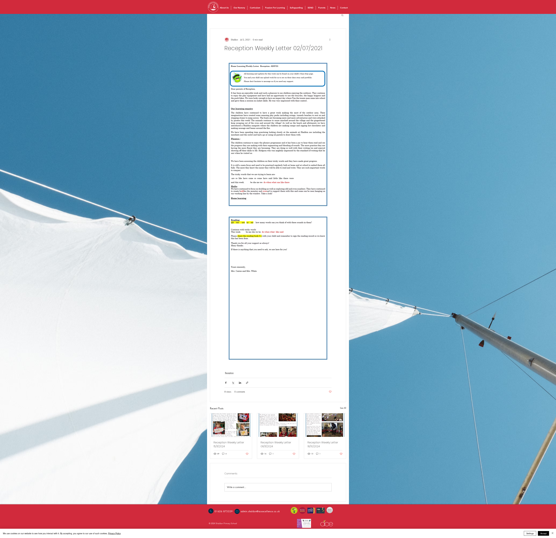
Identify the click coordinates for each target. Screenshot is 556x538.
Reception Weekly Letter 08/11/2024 (276, 444)
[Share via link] (247, 382)
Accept (543, 533)
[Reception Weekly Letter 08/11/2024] (278, 425)
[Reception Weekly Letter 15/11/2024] (231, 425)
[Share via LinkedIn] (240, 382)
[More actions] (330, 39)
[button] (342, 15)
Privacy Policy (114, 533)
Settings (530, 533)
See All (343, 408)
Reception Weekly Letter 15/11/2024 (229, 444)
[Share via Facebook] (225, 382)
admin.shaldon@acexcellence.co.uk (260, 511)
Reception (229, 372)
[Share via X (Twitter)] (233, 382)
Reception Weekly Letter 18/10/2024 (323, 444)
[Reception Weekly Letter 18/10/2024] (325, 425)
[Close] (552, 533)
